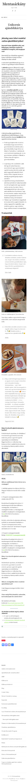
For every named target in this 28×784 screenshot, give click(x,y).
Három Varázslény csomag (9, 696)
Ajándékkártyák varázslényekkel (10, 672)
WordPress (12, 778)
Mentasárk (8, 620)
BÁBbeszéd (5, 680)
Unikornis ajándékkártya (8, 758)
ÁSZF (3, 676)
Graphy (22, 778)
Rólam (3, 742)
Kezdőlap (4, 708)
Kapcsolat (4, 700)
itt (4, 514)
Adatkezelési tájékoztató (8, 669)
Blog (3, 688)
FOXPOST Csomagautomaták (15, 535)
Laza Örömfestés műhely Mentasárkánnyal (14, 711)
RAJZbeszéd (5, 735)
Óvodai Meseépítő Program (9, 731)
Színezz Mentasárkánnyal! (9, 754)
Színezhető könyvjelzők (8, 750)
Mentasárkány (14, 4)
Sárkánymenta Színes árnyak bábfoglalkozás (14, 746)
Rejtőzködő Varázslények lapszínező (12, 739)
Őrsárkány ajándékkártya (9, 727)
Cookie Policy (5, 692)
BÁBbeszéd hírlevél (7, 684)
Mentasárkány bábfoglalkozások (10, 715)
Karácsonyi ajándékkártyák (9, 704)
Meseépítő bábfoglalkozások (11, 719)
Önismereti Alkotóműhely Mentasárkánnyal (14, 723)
